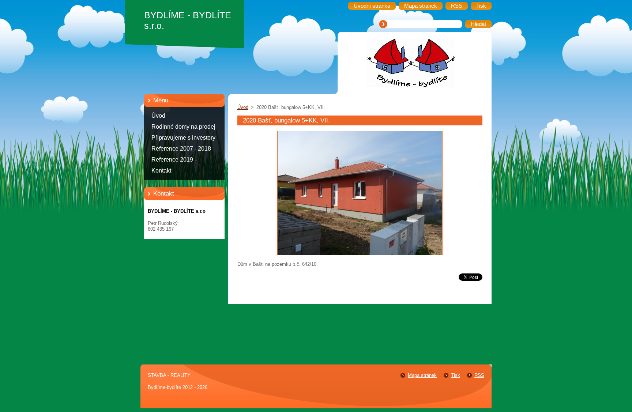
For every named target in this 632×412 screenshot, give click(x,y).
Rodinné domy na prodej (183, 127)
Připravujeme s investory (183, 138)
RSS (479, 375)
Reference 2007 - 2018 (181, 148)
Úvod (158, 116)
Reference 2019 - (173, 159)
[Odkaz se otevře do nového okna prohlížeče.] (359, 255)
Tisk (455, 375)
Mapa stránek (422, 375)
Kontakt (161, 170)
